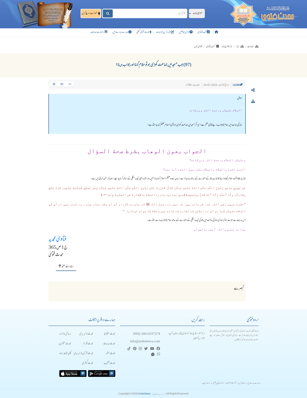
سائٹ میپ (206, 383)
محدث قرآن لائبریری (83, 353)
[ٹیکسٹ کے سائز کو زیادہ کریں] (54, 84)
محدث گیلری (87, 363)
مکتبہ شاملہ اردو (65, 353)
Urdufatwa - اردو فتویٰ (151, 393)
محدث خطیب (109, 363)
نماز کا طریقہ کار (227, 46)
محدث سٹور (110, 353)
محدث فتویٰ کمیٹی (143, 32)
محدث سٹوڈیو (109, 334)
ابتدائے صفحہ (67, 267)
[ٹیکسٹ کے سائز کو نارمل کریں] (62, 84)
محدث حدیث (109, 343)
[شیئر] (253, 90)
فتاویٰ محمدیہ (57, 239)
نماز (237, 46)
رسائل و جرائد (65, 334)
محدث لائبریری (86, 334)
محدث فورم (88, 343)
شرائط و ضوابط (231, 383)
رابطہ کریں (241, 383)
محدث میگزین (65, 343)
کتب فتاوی (202, 32)
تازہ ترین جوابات (163, 32)
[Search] (108, 13)
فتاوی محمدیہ (198, 46)
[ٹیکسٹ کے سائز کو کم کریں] (70, 84)
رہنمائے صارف (97, 32)
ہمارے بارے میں (120, 32)
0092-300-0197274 (146, 334)
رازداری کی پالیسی (218, 383)
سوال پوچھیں (184, 32)
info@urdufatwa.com (145, 341)
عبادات (250, 46)
